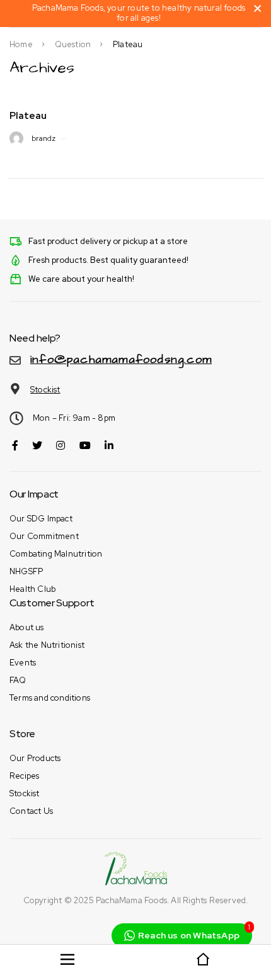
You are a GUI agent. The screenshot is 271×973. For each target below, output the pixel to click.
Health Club (32, 589)
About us (26, 627)
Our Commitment (44, 536)
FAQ (17, 680)
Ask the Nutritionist (46, 645)
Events (22, 662)
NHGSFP (26, 571)
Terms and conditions (49, 697)
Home (21, 44)
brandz (43, 138)
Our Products (35, 758)
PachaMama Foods (131, 900)
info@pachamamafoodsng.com (121, 359)
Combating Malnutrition (55, 553)
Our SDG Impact (40, 518)
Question (73, 44)
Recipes (24, 775)
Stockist (45, 389)
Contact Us (31, 811)
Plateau (28, 115)
